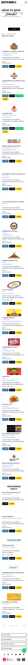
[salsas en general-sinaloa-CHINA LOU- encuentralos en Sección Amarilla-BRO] (14, 371)
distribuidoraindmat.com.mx (8, 576)
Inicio (3, 34)
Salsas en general (11, 34)
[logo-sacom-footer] (14, 658)
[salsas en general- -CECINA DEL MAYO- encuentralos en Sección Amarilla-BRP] (14, 540)
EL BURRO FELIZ (7, 113)
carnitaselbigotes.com (7, 55)
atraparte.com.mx (6, 177)
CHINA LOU (5, 376)
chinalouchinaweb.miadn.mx (8, 380)
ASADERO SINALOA (8, 318)
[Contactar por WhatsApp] (24, 650)
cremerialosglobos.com (7, 234)
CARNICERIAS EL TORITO (10, 347)
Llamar (13, 66)
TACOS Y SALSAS (7, 290)
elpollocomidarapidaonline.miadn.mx (10, 408)
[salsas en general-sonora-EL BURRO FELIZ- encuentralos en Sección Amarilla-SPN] (14, 108)
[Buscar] (22, 13)
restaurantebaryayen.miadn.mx (9, 437)
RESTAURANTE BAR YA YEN (11, 434)
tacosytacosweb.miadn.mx (8, 293)
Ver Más (19, 66)
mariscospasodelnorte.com (8, 84)
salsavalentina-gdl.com (7, 466)
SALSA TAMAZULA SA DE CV (11, 463)
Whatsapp (20, 95)
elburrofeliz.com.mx (6, 117)
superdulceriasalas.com (7, 264)
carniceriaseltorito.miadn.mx (8, 350)
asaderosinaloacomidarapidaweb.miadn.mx (12, 321)
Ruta (6, 66)
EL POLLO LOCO (7, 404)
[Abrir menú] (26, 2)
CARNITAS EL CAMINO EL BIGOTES (13, 51)
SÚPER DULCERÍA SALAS (10, 260)
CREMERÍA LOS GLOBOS (10, 231)
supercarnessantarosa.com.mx (9, 149)
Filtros (15, 29)
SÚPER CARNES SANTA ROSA (11, 146)
